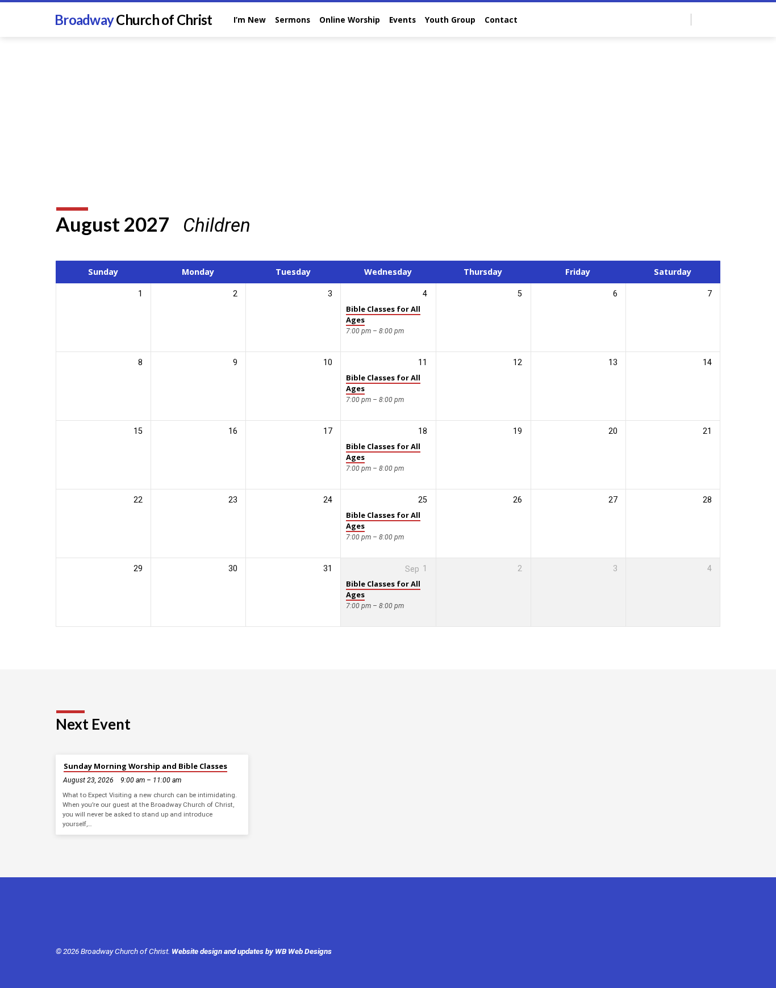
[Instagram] (113, 919)
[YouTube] (96, 919)
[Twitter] (79, 919)
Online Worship (349, 19)
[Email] (715, 19)
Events (402, 19)
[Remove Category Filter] (264, 225)
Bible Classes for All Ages (383, 314)
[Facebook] (703, 19)
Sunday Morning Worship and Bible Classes (145, 766)
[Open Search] (681, 20)
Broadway (133, 19)
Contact (501, 19)
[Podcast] (128, 920)
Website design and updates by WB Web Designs (252, 951)
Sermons (292, 19)
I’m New (249, 19)
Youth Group (450, 19)
